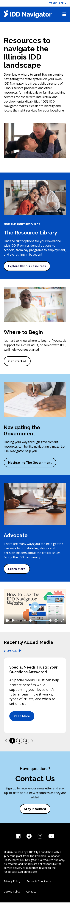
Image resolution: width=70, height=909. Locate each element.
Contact (31, 891)
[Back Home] (28, 14)
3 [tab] (26, 741)
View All (11, 651)
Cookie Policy (12, 891)
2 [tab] (19, 741)
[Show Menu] (64, 14)
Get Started (17, 361)
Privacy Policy (12, 881)
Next (32, 741)
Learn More (16, 569)
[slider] (15, 620)
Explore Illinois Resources (27, 266)
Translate (57, 3)
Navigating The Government (30, 462)
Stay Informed (35, 809)
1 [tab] (12, 741)
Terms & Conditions (39, 881)
